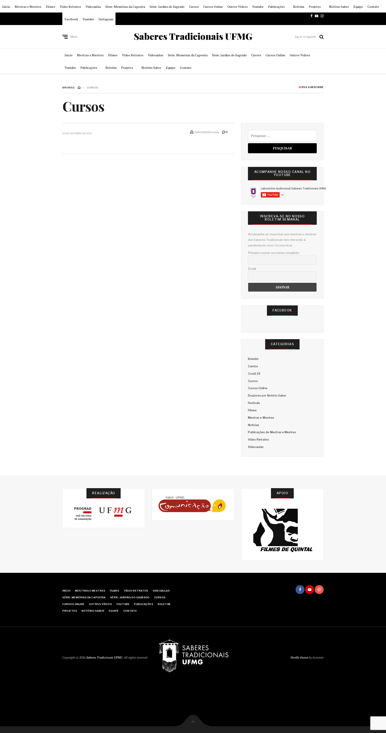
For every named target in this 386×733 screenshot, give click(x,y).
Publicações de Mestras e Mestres (272, 432)
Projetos (315, 6)
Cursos (194, 6)
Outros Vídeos (237, 6)
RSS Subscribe (312, 87)
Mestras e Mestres (28, 6)
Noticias (253, 425)
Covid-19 (254, 373)
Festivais (254, 403)
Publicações (276, 6)
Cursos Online (213, 6)
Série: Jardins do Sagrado (167, 6)
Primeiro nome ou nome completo (273, 253)
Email (252, 269)
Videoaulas (93, 6)
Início (6, 6)
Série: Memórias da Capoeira (125, 6)
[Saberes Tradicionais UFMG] (193, 656)
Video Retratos (258, 439)
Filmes (50, 6)
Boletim (298, 6)
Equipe (358, 6)
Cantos (253, 366)
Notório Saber (339, 6)
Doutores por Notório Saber (267, 395)
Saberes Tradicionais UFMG (193, 36)
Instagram (106, 19)
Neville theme (299, 657)
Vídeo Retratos (70, 6)
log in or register (305, 36)
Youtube (258, 6)
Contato (373, 6)
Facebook (71, 19)
